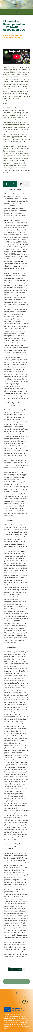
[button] (16, 12)
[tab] (10, 184)
